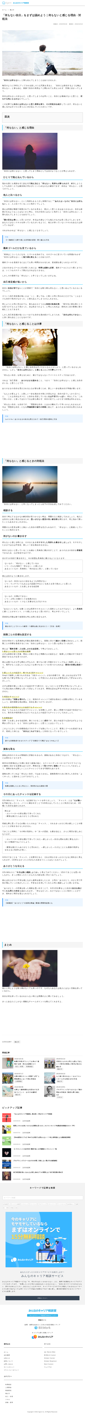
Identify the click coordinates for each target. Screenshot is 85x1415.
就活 (16, 1207)
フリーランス (33, 1204)
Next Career (49, 1364)
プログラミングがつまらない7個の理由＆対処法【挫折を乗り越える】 (69, 1092)
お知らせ (7, 1358)
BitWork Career (50, 1355)
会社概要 (7, 1355)
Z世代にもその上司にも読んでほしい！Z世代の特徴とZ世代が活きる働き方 (69, 1064)
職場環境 (8, 1390)
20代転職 (5, 1204)
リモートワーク (52, 1204)
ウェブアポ (48, 1367)
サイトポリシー (9, 1367)
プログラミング (42, 1204)
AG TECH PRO (49, 1352)
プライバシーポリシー (11, 1370)
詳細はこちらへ (42, 1298)
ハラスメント (24, 1204)
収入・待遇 (19, 1066)
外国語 (12, 1207)
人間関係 (18, 1081)
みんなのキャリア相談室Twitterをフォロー (42, 1315)
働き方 (17, 1042)
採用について (8, 1361)
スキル (59, 1097)
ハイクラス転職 (16, 1204)
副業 (77, 1204)
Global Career (49, 1358)
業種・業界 (9, 1402)
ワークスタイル (62, 1204)
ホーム (6, 1352)
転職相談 (29, 1066)
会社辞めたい (70, 1204)
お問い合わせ (8, 1364)
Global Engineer (50, 1361)
